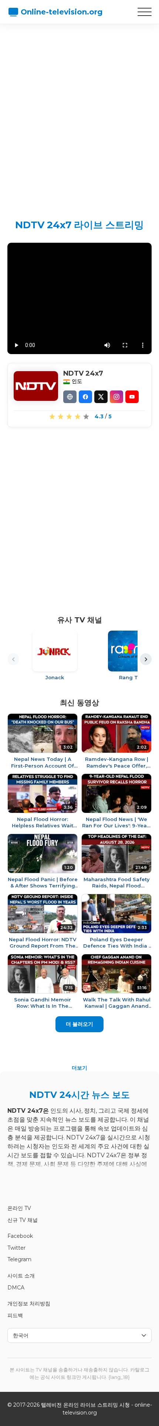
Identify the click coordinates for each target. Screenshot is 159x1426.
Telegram (19, 1259)
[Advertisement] (79, 115)
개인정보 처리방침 (28, 1303)
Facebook (20, 1236)
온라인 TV (19, 1208)
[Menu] (145, 12)
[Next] (146, 659)
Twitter (16, 1248)
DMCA (15, 1287)
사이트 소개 (21, 1275)
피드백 (15, 1315)
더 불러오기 (79, 1024)
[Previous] (13, 659)
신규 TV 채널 (22, 1220)
